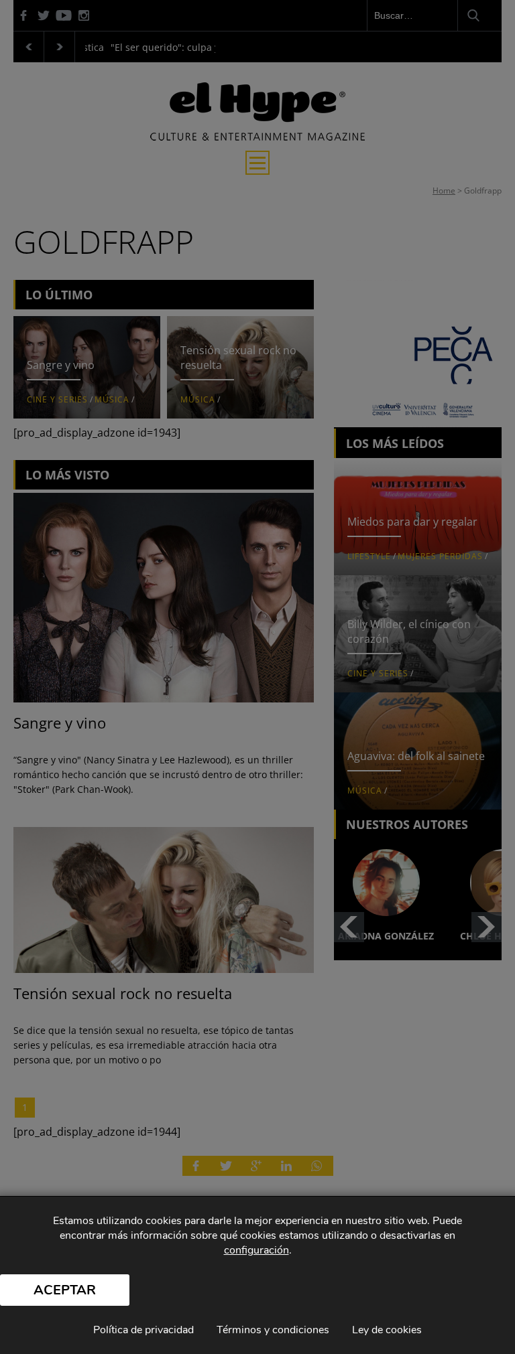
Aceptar (65, 1290)
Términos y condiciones (273, 1330)
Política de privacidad (143, 1330)
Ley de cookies (387, 1330)
